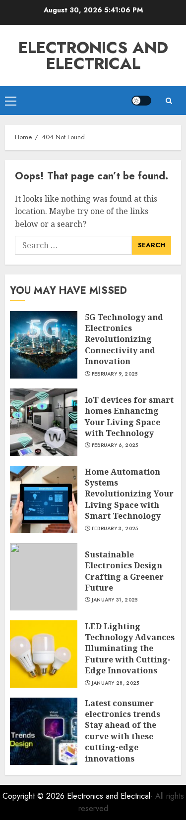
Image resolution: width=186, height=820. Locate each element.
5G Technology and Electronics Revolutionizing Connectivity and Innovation (124, 339)
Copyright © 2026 (34, 796)
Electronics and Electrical (93, 55)
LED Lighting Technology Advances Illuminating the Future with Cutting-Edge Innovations (130, 648)
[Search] (168, 100)
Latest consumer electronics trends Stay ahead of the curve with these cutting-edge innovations (122, 731)
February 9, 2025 (115, 374)
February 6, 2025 (115, 445)
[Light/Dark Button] (141, 101)
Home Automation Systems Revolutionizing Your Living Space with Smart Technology (129, 494)
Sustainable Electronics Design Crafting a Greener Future (124, 571)
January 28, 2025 (115, 683)
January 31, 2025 (115, 600)
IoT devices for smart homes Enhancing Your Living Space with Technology (129, 416)
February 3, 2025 (115, 528)
